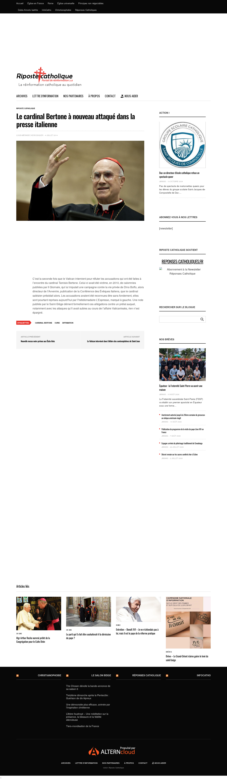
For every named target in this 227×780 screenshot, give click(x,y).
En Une (19, 633)
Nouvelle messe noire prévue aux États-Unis (38, 341)
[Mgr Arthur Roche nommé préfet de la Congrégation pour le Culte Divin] (38, 613)
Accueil (19, 3)
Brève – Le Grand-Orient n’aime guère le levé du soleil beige (187, 658)
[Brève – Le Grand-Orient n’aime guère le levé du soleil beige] (188, 623)
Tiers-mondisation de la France (82, 726)
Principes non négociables (91, 3)
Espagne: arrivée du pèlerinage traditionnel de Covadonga (182, 443)
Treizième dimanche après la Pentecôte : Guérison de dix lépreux (87, 697)
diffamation (67, 323)
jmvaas (162, 181)
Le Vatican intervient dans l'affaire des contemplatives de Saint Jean (113, 341)
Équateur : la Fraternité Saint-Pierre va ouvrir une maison (180, 387)
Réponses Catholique (146, 675)
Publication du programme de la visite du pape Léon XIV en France (183, 430)
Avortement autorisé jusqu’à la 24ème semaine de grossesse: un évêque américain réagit (183, 416)
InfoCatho (46, 9)
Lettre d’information (45, 96)
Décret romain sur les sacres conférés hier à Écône (180, 454)
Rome (50, 3)
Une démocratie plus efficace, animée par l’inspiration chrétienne (88, 706)
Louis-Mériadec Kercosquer (29, 135)
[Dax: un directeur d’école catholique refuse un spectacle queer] (182, 145)
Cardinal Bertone (43, 323)
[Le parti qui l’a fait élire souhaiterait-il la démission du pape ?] (88, 612)
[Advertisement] (113, 38)
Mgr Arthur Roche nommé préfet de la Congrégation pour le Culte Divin (33, 640)
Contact (110, 96)
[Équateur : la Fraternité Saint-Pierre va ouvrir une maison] (182, 364)
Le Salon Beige (101, 675)
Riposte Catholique (25, 108)
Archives (21, 96)
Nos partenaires (73, 96)
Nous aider (131, 96)
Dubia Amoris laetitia (28, 9)
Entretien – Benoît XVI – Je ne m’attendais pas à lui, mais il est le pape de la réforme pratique (137, 631)
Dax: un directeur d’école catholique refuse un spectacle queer (179, 174)
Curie (57, 323)
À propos (94, 96)
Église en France (35, 3)
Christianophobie (63, 9)
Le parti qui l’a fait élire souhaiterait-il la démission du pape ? (88, 636)
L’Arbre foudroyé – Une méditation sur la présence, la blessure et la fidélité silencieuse (87, 716)
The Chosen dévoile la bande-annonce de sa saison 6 (88, 687)
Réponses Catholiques (86, 9)
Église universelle (65, 3)
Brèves (169, 652)
